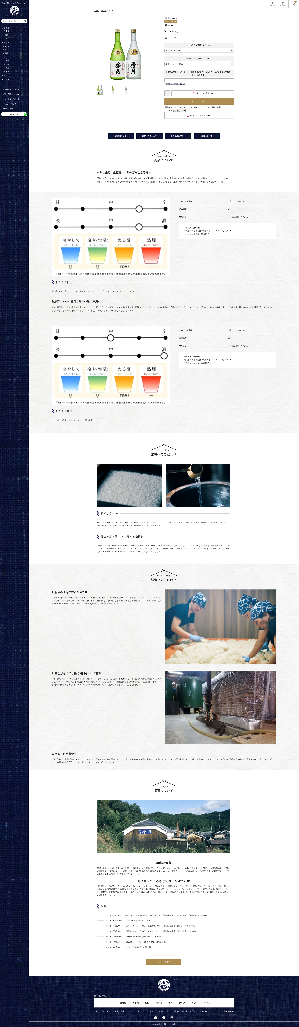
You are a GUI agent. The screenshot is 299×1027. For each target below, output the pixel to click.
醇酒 (7, 64)
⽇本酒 (6, 31)
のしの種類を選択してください (199, 45)
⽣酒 (147, 1003)
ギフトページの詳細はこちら (175, 84)
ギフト (6, 42)
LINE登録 (14, 114)
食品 (5, 75)
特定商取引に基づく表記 (185, 1011)
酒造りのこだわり (178, 136)
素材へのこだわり (149, 136)
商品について (120, 136)
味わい (6, 57)
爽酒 (7, 68)
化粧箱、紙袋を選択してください (199, 58)
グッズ (6, 79)
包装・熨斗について (11, 94)
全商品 (6, 28)
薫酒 (7, 61)
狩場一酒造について (11, 89)
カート (294, 4)
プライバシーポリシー (209, 1011)
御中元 (135, 1003)
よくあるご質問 (9, 104)
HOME (96, 11)
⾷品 (171, 1003)
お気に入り (283, 6)
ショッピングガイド (11, 99)
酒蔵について (206, 136)
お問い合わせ (8, 108)
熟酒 (7, 71)
